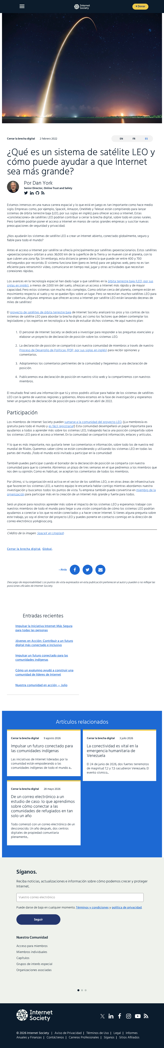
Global (47, 549)
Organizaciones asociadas (34, 970)
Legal (117, 1033)
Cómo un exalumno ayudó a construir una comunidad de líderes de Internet (44, 673)
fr (134, 139)
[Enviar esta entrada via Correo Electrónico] (100, 570)
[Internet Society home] (82, 7)
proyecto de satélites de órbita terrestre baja (40, 312)
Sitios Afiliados (129, 1037)
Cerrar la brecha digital (23, 549)
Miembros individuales (31, 952)
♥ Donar (140, 6)
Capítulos (22, 958)
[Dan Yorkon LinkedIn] (32, 193)
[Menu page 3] (86, 990)
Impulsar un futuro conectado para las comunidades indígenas (41, 658)
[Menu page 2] (82, 990)
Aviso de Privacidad (68, 1033)
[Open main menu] (22, 6)
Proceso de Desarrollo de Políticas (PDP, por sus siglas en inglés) (63, 350)
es (146, 139)
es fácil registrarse (61, 426)
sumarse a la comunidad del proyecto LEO (93, 422)
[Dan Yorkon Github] (37, 193)
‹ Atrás (63, 570)
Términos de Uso (97, 1033)
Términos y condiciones (92, 907)
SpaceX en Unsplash (50, 533)
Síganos (109, 1037)
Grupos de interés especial (34, 964)
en (121, 139)
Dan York (43, 183)
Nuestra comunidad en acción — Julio (41, 685)
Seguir (38, 919)
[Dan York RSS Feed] (43, 193)
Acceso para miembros (32, 946)
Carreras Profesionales (84, 1037)
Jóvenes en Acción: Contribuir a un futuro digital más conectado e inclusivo (44, 643)
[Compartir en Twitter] (88, 570)
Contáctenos (55, 1037)
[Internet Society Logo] (34, 1015)
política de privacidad (127, 907)
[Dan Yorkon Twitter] (26, 193)
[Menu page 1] (78, 990)
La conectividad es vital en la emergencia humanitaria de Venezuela (112, 751)
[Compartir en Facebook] (75, 570)
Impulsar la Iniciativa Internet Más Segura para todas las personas (43, 628)
